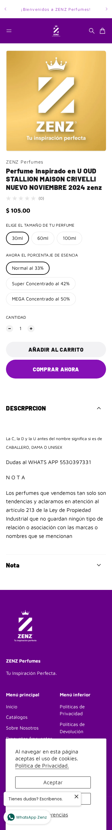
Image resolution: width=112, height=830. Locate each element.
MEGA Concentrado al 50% (41, 298)
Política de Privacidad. (42, 765)
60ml (42, 238)
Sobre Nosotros (22, 727)
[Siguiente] (106, 9)
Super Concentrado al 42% (41, 283)
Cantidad (16, 317)
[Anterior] (5, 9)
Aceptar (53, 782)
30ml (17, 238)
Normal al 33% (28, 268)
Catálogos (16, 717)
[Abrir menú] (9, 30)
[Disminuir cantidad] (9, 328)
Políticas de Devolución (72, 727)
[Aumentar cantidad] (31, 328)
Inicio (11, 706)
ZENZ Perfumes (24, 161)
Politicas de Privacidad (72, 710)
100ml (69, 238)
